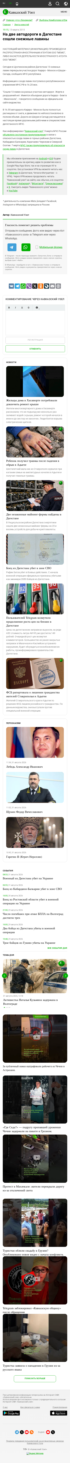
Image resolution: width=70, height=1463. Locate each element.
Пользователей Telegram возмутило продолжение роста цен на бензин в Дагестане (28, 621)
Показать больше (35, 1378)
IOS (51, 158)
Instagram (24, 183)
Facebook (12, 183)
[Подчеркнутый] (22, 307)
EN (10, 3)
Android (43, 158)
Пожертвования (60, 1407)
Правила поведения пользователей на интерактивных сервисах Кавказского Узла (35, 1442)
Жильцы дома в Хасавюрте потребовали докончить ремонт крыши (31, 402)
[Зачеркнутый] (28, 307)
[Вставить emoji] (37, 307)
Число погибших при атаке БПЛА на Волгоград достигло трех (33, 916)
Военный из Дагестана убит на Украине (28, 878)
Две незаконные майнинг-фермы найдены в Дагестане (33, 516)
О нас (5, 1407)
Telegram (13, 173)
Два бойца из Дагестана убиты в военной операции (29, 930)
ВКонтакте (37, 183)
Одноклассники (54, 183)
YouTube (13, 190)
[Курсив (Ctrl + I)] (15, 307)
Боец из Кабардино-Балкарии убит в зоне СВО (32, 889)
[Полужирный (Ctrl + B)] (9, 307)
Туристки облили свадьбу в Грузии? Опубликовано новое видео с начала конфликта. (33, 1252)
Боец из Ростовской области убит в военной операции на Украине (31, 901)
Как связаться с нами (30, 1407)
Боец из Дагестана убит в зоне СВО (28, 568)
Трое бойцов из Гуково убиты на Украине (29, 943)
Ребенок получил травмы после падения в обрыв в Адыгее (32, 463)
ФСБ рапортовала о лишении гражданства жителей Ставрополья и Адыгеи (33, 694)
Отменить (35, 349)
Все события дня (57, 948)
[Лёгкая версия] (17, 3)
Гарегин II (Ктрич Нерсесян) (24, 857)
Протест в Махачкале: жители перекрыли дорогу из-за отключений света (33, 1188)
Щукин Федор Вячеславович (24, 812)
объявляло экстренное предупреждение (24, 134)
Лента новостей (21, 25)
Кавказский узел (34, 131)
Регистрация (35, 340)
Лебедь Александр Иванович (24, 766)
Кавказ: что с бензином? (19, 20)
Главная (7, 25)
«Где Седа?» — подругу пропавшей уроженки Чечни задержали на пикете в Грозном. (32, 1129)
